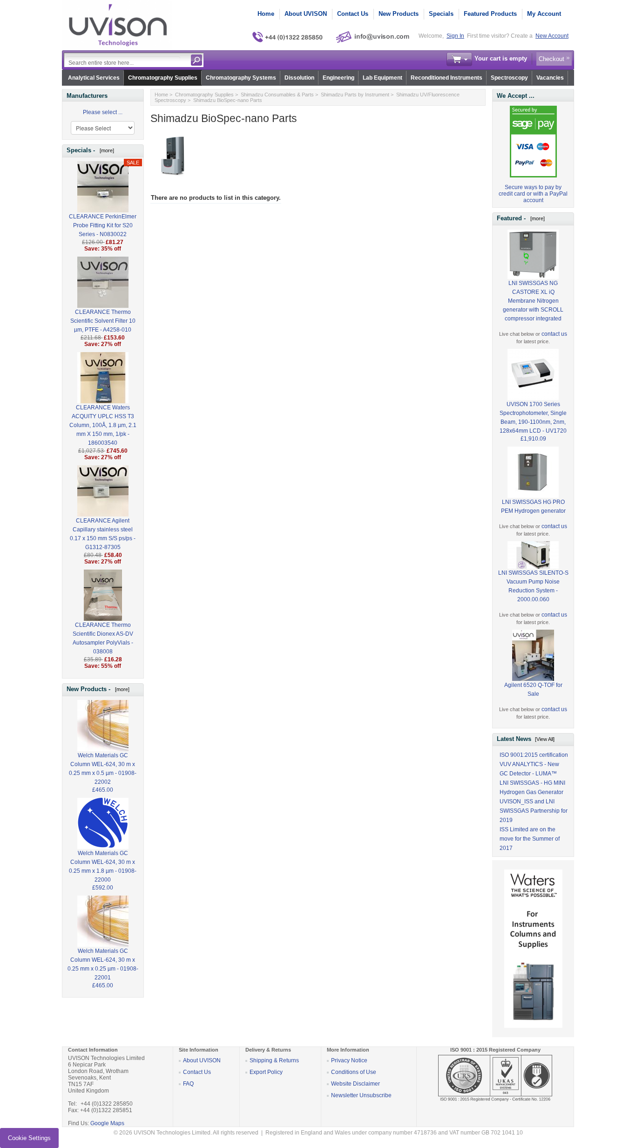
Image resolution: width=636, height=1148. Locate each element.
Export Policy (266, 1072)
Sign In (455, 36)
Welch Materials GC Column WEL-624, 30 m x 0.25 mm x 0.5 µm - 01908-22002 (102, 768)
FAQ (188, 1083)
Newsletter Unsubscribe (361, 1095)
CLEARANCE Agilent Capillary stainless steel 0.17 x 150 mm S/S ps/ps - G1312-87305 (102, 533)
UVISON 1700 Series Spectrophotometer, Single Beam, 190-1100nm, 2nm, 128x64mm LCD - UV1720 (533, 417)
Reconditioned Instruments (446, 78)
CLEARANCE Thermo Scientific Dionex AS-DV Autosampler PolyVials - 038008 (103, 638)
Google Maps (107, 1123)
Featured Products (490, 13)
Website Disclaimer (355, 1083)
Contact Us (352, 13)
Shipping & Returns (274, 1060)
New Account (551, 36)
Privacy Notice (349, 1060)
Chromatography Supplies (162, 78)
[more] (105, 150)
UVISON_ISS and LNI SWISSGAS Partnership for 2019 (534, 810)
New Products (399, 13)
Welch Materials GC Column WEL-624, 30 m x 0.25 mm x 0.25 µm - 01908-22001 (103, 964)
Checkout (551, 58)
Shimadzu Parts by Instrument (355, 94)
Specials (441, 13)
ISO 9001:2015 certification (534, 755)
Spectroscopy (509, 78)
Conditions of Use (353, 1072)
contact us (554, 334)
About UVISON (305, 13)
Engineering (338, 78)
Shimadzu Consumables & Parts (277, 94)
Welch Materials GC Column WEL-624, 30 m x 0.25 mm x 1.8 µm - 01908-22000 (102, 866)
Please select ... (102, 112)
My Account (544, 13)
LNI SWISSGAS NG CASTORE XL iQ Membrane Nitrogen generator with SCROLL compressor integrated (533, 301)
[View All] (545, 739)
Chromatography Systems (241, 78)
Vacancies (550, 78)
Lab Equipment (382, 78)
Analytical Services (94, 78)
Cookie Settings (29, 1137)
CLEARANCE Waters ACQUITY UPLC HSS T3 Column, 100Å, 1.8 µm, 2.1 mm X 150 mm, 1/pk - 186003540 (102, 425)
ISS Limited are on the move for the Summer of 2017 (530, 838)
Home (265, 13)
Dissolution (299, 78)
